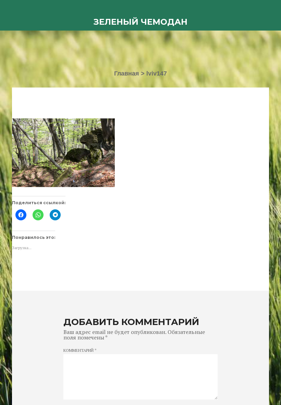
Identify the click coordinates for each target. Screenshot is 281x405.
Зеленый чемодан (140, 22)
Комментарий (80, 350)
